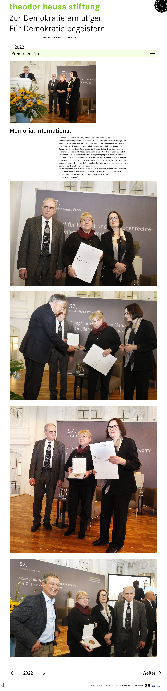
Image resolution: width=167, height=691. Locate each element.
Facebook (149, 685)
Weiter (149, 673)
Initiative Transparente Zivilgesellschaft (156, 685)
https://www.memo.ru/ (68, 177)
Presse (91, 685)
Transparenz (138, 685)
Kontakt (100, 685)
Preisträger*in (25, 53)
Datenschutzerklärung (123, 685)
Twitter (145, 685)
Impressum (109, 685)
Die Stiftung (59, 37)
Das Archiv (71, 37)
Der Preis (46, 37)
